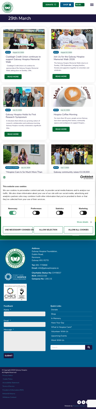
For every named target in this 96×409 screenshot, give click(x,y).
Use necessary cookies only (19, 230)
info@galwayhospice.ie (48, 268)
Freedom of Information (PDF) (13, 390)
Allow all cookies (78, 230)
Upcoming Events (59, 335)
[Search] (88, 347)
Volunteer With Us (59, 331)
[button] (92, 4)
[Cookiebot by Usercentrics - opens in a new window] (82, 177)
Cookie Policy (7, 379)
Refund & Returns (8, 394)
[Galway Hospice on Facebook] (79, 402)
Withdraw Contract (9, 397)
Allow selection (48, 230)
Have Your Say (57, 322)
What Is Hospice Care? (61, 327)
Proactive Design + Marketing (83, 406)
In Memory (56, 318)
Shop (53, 314)
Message (9, 329)
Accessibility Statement (10, 383)
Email (7, 320)
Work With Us (57, 340)
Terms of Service (8, 386)
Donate (54, 309)
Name (7, 310)
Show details (82, 222)
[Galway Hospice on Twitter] (83, 402)
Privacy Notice (7, 375)
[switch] (36, 213)
